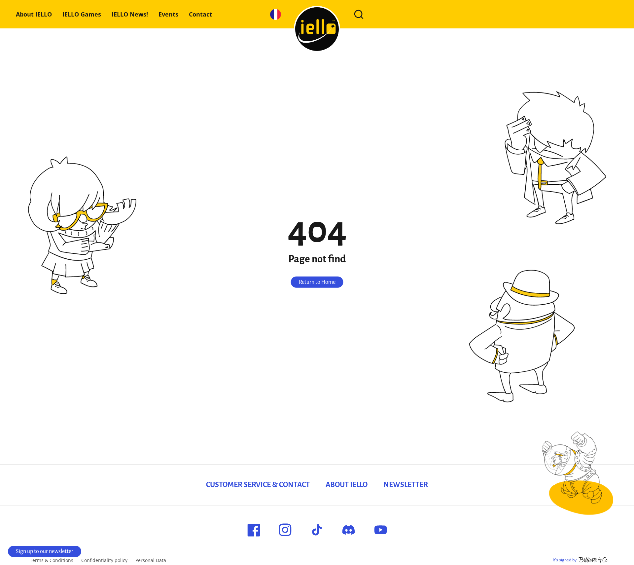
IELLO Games (81, 14)
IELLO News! (130, 14)
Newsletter (405, 485)
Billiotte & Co (593, 560)
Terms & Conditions (51, 560)
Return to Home (317, 282)
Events (168, 14)
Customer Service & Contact (258, 485)
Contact (200, 14)
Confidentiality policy (104, 560)
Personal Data (150, 560)
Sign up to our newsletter (44, 551)
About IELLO (34, 14)
